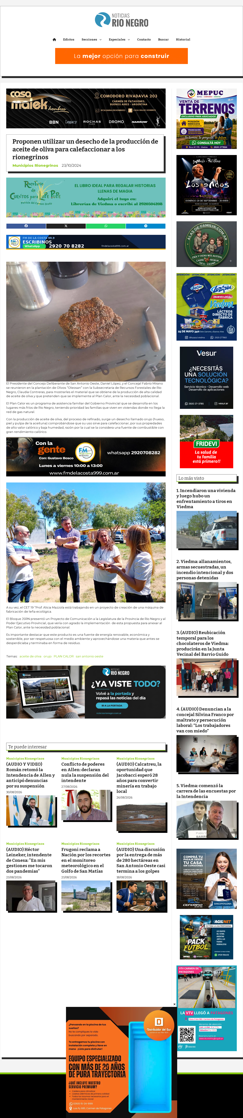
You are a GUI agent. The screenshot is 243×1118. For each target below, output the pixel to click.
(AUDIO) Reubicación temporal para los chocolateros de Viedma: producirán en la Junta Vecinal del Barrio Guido (202, 643)
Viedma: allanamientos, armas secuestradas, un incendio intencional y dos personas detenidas (204, 569)
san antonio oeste (89, 656)
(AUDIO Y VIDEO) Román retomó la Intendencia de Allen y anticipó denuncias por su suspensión (30, 775)
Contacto (144, 39)
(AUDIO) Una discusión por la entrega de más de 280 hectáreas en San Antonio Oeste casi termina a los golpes (141, 860)
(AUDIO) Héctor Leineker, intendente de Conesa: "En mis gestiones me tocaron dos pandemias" (29, 860)
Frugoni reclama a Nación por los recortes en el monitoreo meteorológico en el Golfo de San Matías (85, 860)
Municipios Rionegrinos (35, 165)
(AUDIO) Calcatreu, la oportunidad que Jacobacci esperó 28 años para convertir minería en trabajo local (139, 778)
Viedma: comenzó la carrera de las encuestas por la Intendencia (206, 791)
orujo (48, 656)
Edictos (68, 39)
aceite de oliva (30, 656)
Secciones (89, 39)
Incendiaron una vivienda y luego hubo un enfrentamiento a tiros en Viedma (206, 498)
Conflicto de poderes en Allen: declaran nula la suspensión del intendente (85, 772)
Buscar (163, 39)
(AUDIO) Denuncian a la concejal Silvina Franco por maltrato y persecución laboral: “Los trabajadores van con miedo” (205, 719)
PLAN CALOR (64, 656)
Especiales (117, 39)
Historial (183, 39)
